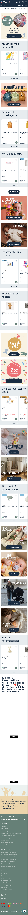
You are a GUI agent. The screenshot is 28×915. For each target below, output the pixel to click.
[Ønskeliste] (20, 2)
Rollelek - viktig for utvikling (8, 859)
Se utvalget (14, 452)
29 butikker (5, 668)
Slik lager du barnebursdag (8, 861)
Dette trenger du (14, 104)
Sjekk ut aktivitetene (14, 36)
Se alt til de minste (14, 244)
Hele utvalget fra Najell (14, 547)
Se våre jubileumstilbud (14, 381)
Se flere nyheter (14, 191)
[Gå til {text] (14, 26)
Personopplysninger (6, 885)
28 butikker (5, 74)
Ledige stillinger (5, 844)
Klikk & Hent (4, 887)
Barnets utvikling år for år (8, 866)
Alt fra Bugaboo (14, 603)
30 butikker (23, 74)
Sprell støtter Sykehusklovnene (9, 838)
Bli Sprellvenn (14, 354)
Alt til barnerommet (14, 478)
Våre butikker (4, 828)
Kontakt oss (4, 873)
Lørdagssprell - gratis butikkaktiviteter (11, 833)
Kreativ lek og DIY (5, 863)
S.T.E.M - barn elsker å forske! (9, 854)
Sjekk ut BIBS (14, 573)
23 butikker (5, 181)
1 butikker (5, 517)
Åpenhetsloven (5, 840)
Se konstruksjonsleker (14, 217)
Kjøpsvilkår (4, 875)
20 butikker (23, 181)
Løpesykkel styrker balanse (8, 852)
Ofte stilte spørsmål (6, 889)
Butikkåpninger (5, 831)
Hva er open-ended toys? (8, 856)
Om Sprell (3, 826)
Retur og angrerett (6, 880)
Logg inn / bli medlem (5, 415)
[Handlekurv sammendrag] (23, 2)
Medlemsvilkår (5, 882)
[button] (16, 53)
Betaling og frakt (5, 878)
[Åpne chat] (24, 911)
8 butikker (22, 517)
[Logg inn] (17, 2)
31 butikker (23, 419)
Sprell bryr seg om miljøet (8, 835)
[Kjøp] (16, 74)
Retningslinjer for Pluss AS (8, 842)
